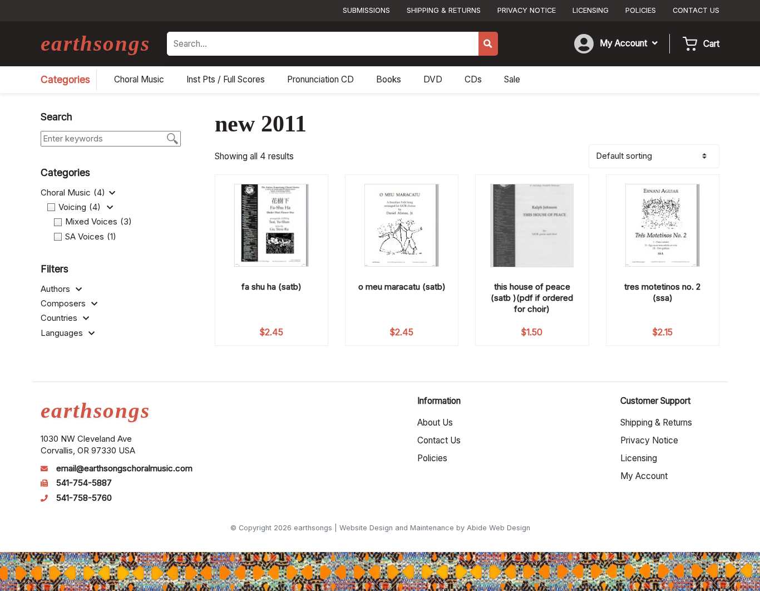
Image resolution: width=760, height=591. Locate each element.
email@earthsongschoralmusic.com (124, 468)
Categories (65, 79)
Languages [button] (63, 333)
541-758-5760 (84, 498)
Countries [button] (60, 318)
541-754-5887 (84, 483)
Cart (711, 43)
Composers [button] (64, 304)
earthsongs (95, 43)
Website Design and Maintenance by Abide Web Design (434, 528)
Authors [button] (56, 289)
